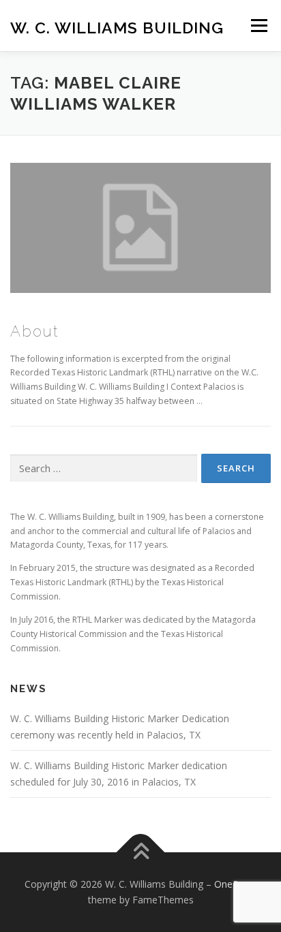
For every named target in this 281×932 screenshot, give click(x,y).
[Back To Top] (141, 852)
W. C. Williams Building (117, 27)
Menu (258, 25)
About (34, 331)
